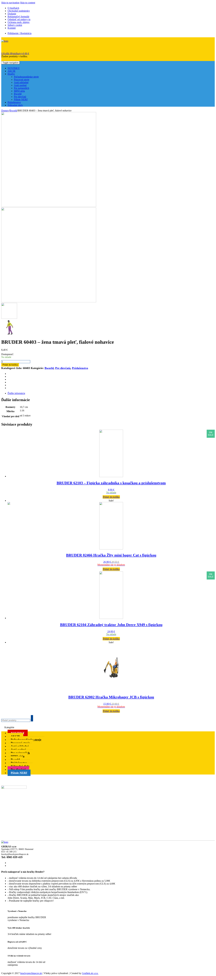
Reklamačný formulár (18, 16)
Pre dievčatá (20, 96)
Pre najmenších (21, 88)
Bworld (18, 93)
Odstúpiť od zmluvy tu (19, 19)
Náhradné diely (15, 105)
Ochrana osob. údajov (19, 22)
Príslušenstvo (14, 102)
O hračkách (13, 8)
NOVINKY (14, 68)
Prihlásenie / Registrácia (19, 33)
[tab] (111, 393)
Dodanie (12, 13)
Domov (5, 110)
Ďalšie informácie (16, 393)
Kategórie (9, 727)
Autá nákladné (21, 82)
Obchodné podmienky (19, 10)
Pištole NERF (21, 99)
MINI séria (19, 91)
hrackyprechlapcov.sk (31, 973)
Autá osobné (20, 85)
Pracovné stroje (21, 79)
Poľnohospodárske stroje (26, 76)
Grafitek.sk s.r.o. (90, 973)
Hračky (11, 74)
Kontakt (12, 28)
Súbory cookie (15, 25)
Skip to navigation (10, 2)
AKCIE (11, 71)
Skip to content (27, 2)
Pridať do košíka (10, 365)
